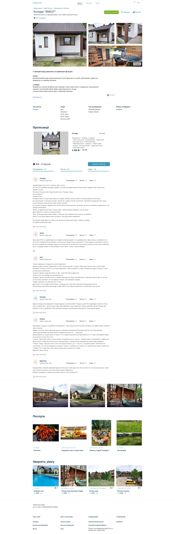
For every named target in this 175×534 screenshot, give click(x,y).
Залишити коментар (98, 164)
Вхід (62, 528)
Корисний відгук (40, 226)
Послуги (89, 3)
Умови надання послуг (96, 521)
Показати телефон (111, 12)
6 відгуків (42, 18)
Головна (35, 521)
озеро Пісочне (47, 8)
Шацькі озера (38, 8)
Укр (138, 2)
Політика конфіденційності (97, 525)
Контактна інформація (40, 525)
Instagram (119, 521)
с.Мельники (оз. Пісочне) (61, 8)
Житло (80, 3)
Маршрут (126, 12)
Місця (98, 3)
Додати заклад (65, 521)
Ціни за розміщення (67, 525)
